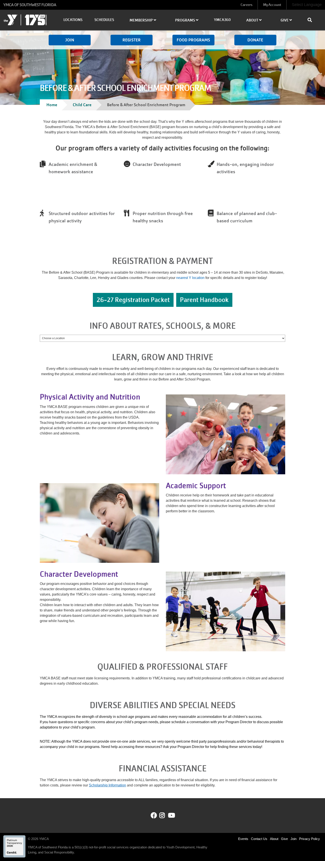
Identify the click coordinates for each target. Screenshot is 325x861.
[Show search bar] (311, 20)
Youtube (171, 815)
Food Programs (193, 39)
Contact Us (259, 839)
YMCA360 (222, 19)
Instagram (165, 815)
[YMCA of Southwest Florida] (27, 20)
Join (69, 39)
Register (131, 39)
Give (284, 839)
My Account (272, 4)
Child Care (82, 104)
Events (243, 839)
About (274, 839)
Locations (72, 19)
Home (51, 104)
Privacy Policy (309, 839)
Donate (255, 39)
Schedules (104, 19)
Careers (246, 4)
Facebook (154, 815)
